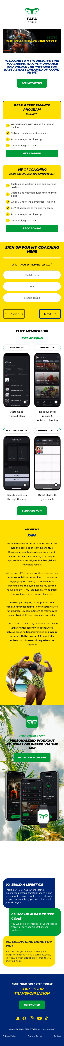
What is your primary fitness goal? (32, 264)
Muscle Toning (32, 297)
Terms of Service (35, 1036)
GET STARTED (32, 1004)
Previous (16, 314)
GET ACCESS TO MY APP (32, 757)
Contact (57, 1036)
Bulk (32, 286)
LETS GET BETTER (32, 83)
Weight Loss (32, 274)
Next (47, 314)
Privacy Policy (9, 1036)
